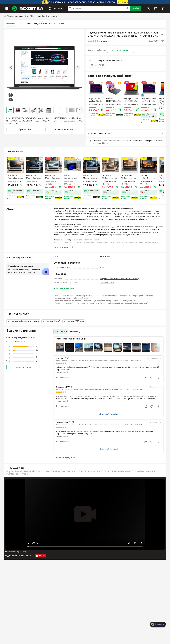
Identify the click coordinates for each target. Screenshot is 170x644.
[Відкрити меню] (7, 8)
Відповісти (64, 378)
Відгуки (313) (61, 331)
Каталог (58, 8)
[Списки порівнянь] (155, 8)
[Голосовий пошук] (127, 8)
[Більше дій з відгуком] (158, 377)
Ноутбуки (35, 16)
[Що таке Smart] (102, 114)
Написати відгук (23, 367)
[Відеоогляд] (10, 95)
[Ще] (162, 34)
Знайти (135, 8)
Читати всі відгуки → (64, 458)
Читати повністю (64, 247)
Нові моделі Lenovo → (120, 50)
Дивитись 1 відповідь (108, 414)
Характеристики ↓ (64, 129)
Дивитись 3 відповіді (108, 449)
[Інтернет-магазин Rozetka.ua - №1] (28, 8)
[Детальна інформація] (21, 151)
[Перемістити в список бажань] (102, 83)
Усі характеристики (65, 289)
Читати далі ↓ (62, 372)
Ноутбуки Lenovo (49, 16)
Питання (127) (77, 331)
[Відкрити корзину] (163, 8)
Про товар (10, 24)
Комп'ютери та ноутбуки (18, 16)
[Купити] (102, 109)
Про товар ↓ (25, 129)
